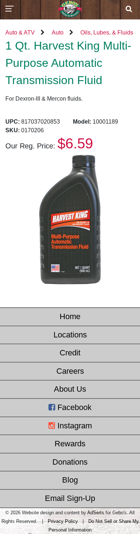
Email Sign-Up (70, 498)
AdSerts (95, 512)
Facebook (73, 407)
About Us (70, 389)
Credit (70, 352)
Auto (58, 32)
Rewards (70, 443)
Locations (70, 334)
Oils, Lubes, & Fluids (106, 32)
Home (70, 316)
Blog (70, 479)
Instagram (73, 425)
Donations (70, 461)
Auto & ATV (20, 32)
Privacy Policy (63, 521)
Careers (70, 371)
